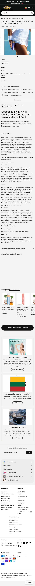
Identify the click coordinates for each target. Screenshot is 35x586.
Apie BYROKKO (21, 491)
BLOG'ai (20, 494)
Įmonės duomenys (5, 500)
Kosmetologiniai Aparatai (15, 524)
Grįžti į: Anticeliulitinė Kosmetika (18, 327)
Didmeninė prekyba (22, 496)
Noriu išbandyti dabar (17, 369)
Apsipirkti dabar (17, 402)
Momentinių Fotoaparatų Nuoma (15, 532)
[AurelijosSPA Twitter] (27, 543)
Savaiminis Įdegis (13, 529)
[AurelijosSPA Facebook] (21, 543)
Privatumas (22, 575)
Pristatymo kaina (15, 73)
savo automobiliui (16, 3)
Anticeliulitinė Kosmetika (17, 18)
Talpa (3, 59)
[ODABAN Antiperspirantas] (17, 347)
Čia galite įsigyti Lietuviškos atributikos (17, 1)
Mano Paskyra (5, 509)
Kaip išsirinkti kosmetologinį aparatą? (25, 512)
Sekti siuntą (4, 503)
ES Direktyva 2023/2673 (7, 505)
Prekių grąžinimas (5, 498)
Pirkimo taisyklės (5, 496)
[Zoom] (28, 52)
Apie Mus (3, 491)
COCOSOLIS (4, 26)
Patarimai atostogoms (23, 507)
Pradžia (3, 18)
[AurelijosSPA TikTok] (18, 546)
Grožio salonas (21, 500)
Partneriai (20, 505)
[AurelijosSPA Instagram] (18, 543)
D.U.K (19, 498)
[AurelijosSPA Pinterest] (30, 543)
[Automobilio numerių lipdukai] (17, 383)
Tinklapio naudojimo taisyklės (9, 575)
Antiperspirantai (13, 520)
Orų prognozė (21, 503)
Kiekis (3, 77)
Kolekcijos (8, 18)
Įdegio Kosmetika (13, 522)
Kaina (3, 67)
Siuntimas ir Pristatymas (7, 494)
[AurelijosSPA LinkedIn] (21, 546)
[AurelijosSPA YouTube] (24, 543)
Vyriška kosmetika (22, 509)
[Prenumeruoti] (29, 452)
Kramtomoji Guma (13, 527)
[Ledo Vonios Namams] (17, 417)
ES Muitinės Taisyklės (6, 507)
